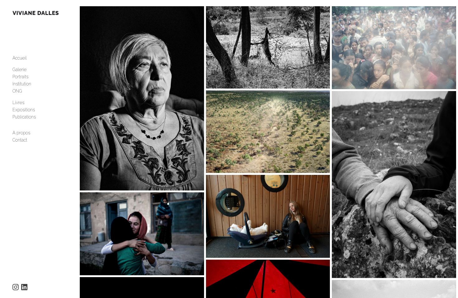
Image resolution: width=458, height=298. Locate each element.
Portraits (20, 76)
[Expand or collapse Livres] (28, 102)
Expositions (23, 109)
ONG (17, 91)
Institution (21, 83)
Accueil (19, 57)
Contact (19, 139)
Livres (18, 102)
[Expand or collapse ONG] (26, 91)
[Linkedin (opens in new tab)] (24, 287)
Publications (24, 116)
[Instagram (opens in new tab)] (15, 287)
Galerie (19, 69)
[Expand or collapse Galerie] (31, 69)
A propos (21, 132)
